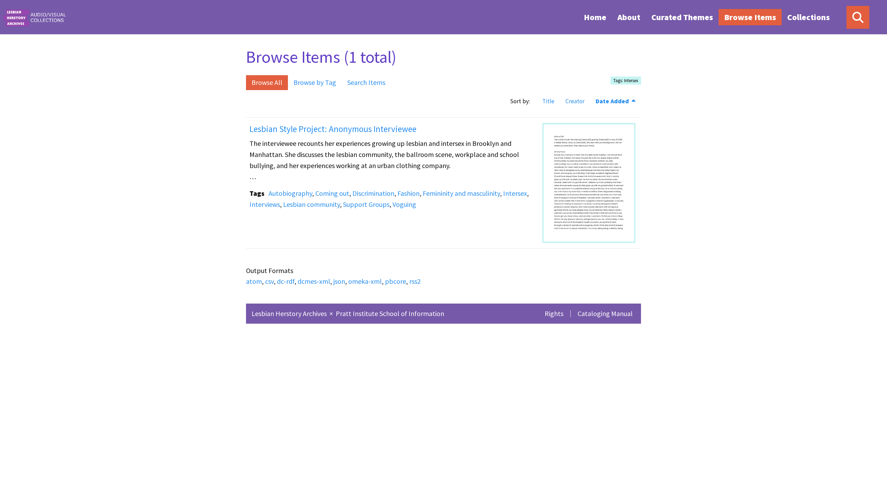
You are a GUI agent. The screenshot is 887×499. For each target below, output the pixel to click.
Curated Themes (682, 17)
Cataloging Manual (605, 313)
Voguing (404, 204)
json (339, 281)
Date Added (613, 101)
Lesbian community (311, 204)
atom (254, 281)
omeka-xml (365, 281)
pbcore (395, 281)
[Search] (857, 17)
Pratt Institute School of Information (390, 313)
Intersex (515, 193)
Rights (554, 313)
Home (595, 17)
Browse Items (750, 17)
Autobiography (290, 193)
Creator (575, 101)
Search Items (366, 82)
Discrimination (373, 193)
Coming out (332, 193)
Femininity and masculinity (461, 193)
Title (548, 101)
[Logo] (34, 17)
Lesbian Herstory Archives (290, 313)
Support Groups (366, 204)
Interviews (264, 204)
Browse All (267, 82)
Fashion (408, 193)
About (628, 17)
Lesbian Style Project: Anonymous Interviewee (332, 128)
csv (269, 281)
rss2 (415, 281)
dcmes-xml (314, 281)
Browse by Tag (314, 82)
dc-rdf (286, 281)
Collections (808, 17)
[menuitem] (595, 17)
